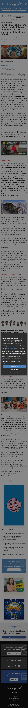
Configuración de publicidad (8, 359)
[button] (14, 373)
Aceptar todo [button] (14, 366)
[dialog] (14, 354)
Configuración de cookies (7, 363)
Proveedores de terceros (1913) (13, 348)
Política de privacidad (17, 363)
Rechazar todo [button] (14, 369)
